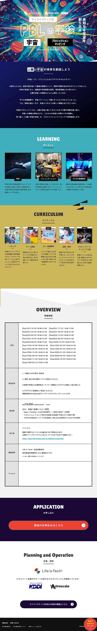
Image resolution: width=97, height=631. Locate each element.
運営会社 (5, 623)
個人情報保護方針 (6, 626)
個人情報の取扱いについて (19, 626)
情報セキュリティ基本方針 (35, 626)
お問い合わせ (14, 623)
